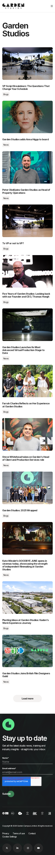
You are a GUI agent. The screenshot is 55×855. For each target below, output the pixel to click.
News (6, 144)
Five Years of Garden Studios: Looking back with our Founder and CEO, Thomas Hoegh (25, 258)
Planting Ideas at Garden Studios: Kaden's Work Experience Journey (27, 585)
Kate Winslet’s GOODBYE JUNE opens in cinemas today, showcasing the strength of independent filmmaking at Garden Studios (24, 527)
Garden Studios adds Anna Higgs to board (24, 102)
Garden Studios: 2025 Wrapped (18, 473)
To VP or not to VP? (13, 206)
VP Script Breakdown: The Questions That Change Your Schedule (24, 51)
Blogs (6, 94)
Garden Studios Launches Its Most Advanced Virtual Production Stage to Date (26, 312)
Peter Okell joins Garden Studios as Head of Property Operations (25, 154)
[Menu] (52, 6)
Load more (27, 698)
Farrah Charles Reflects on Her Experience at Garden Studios (26, 368)
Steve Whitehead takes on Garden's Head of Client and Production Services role (25, 421)
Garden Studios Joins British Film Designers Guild (25, 638)
